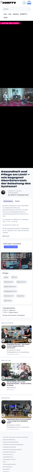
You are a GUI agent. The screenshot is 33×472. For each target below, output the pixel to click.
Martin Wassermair (20, 195)
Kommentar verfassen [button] (11, 247)
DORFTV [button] (23, 14)
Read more (5, 236)
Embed (17, 201)
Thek (5, 17)
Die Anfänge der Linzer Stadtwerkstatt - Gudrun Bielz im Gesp (19, 383)
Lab (9, 14)
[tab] (8, 201)
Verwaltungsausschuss (9, 464)
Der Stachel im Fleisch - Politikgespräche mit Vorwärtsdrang (13, 257)
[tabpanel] (16, 221)
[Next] (30, 340)
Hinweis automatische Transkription (13, 315)
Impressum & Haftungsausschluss (12, 449)
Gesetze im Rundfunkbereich (10, 442)
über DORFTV (6, 469)
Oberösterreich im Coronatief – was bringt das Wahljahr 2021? (19, 421)
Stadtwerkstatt (11, 387)
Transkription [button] (8, 308)
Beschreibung (8, 201)
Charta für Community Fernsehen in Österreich (15, 437)
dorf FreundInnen (7, 467)
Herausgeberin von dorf (9, 459)
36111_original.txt (9, 310)
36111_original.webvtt (11, 312)
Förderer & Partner (8, 454)
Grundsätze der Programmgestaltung (13, 444)
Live (5, 14)
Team (4, 462)
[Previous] (3, 340)
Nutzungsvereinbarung (9, 452)
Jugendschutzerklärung (9, 447)
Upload (16, 14)
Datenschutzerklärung (9, 439)
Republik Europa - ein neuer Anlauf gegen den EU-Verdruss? (18, 346)
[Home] (11, 2)
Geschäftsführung (8, 457)
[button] (24, 3)
